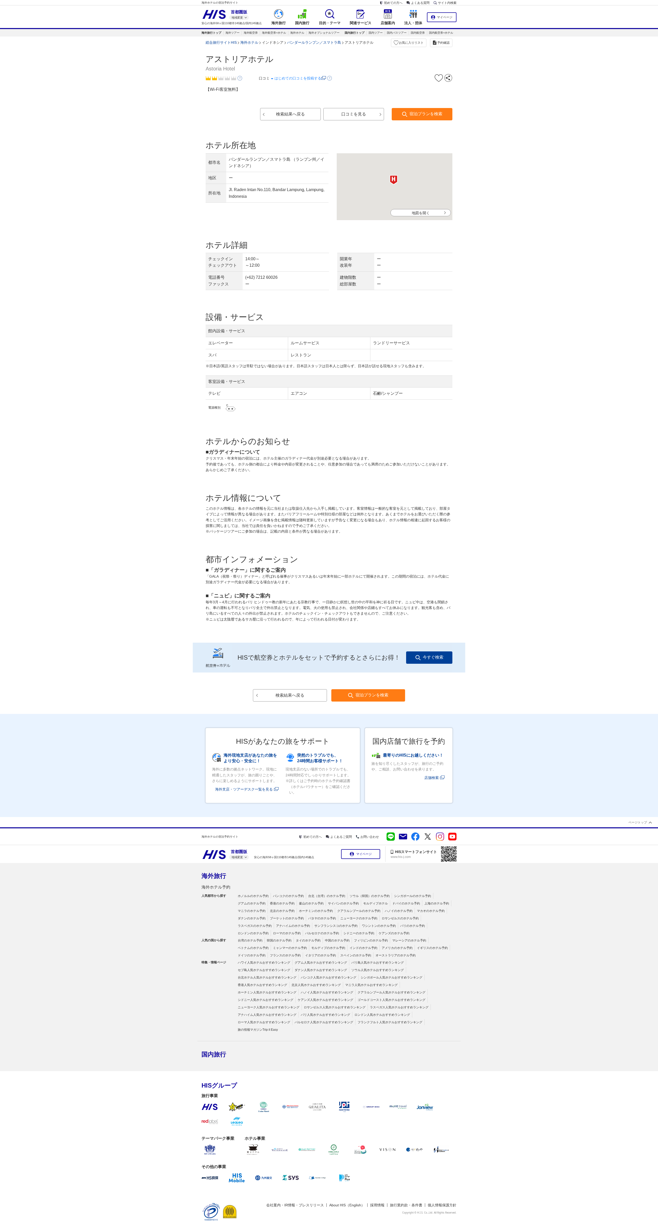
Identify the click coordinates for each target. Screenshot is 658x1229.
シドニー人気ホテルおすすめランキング (265, 1000)
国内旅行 (214, 1054)
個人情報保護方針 (442, 1205)
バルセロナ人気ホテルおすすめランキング (324, 1022)
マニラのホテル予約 (252, 911)
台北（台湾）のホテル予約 (326, 896)
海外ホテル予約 (216, 887)
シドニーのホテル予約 (358, 933)
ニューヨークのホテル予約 (358, 918)
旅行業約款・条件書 (406, 1205)
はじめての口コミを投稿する (298, 78)
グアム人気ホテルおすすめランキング (321, 962)
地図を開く (421, 213)
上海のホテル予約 (436, 903)
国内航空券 (418, 32)
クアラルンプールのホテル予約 (358, 911)
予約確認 (443, 42)
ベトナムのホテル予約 (253, 948)
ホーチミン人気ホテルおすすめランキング (267, 992)
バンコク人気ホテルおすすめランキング (328, 977)
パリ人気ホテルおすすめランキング (325, 1015)
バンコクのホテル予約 (288, 896)
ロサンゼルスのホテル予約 (400, 918)
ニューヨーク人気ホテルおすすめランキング (268, 1007)
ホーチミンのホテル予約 (316, 911)
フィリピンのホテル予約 (371, 940)
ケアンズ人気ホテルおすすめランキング (325, 1000)
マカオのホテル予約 (431, 911)
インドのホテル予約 (363, 948)
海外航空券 (251, 32)
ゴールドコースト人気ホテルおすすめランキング (391, 1000)
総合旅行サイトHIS (221, 42)
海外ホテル (297, 32)
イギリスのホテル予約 (432, 948)
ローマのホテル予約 (287, 933)
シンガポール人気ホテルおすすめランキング (391, 977)
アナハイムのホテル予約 (293, 926)
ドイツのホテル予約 (252, 955)
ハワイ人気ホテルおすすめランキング (264, 962)
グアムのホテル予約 (252, 903)
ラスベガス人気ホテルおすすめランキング (399, 1007)
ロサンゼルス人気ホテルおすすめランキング (334, 1007)
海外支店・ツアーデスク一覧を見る (244, 789)
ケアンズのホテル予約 (394, 933)
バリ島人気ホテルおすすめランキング (377, 962)
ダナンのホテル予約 (252, 918)
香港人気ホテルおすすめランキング (262, 985)
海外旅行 (214, 875)
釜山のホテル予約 (311, 903)
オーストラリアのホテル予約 (396, 955)
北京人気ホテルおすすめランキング (316, 985)
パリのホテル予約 (412, 926)
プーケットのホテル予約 (287, 918)
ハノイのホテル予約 (399, 911)
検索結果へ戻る (290, 114)
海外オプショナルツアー (324, 32)
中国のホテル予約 (337, 940)
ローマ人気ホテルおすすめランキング (264, 1022)
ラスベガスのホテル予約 (255, 926)
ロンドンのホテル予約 (253, 933)
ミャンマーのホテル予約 (290, 948)
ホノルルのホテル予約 (253, 896)
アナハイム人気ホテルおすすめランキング (267, 1015)
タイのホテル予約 (308, 940)
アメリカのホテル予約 (397, 948)
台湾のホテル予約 (250, 940)
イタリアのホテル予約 (320, 955)
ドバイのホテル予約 (406, 903)
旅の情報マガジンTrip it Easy (258, 1029)
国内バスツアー (397, 32)
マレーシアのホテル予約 (409, 940)
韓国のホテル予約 (279, 940)
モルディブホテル (375, 903)
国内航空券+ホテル (441, 32)
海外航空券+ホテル (274, 32)
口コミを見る (353, 114)
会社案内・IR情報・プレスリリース (295, 1205)
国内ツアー (376, 32)
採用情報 (377, 1205)
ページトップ (637, 822)
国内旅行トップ (354, 32)
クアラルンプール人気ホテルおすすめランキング (391, 992)
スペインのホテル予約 (355, 955)
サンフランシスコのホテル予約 (336, 926)
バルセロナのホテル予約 (322, 933)
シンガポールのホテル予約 (412, 896)
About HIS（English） (347, 1205)
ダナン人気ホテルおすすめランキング (321, 970)
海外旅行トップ (211, 32)
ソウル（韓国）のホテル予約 (370, 896)
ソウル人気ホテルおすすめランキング (377, 970)
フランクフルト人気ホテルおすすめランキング (390, 1022)
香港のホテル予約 (282, 903)
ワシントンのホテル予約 (379, 926)
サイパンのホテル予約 (343, 903)
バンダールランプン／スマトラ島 (314, 42)
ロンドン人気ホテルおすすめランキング (382, 1015)
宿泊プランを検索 (425, 114)
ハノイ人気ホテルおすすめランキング (327, 992)
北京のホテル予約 (282, 911)
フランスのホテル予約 (285, 955)
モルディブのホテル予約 (328, 948)
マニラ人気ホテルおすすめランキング (371, 985)
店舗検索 (431, 778)
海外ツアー (232, 32)
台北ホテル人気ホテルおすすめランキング (267, 977)
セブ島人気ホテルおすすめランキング (264, 970)
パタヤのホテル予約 (322, 918)
